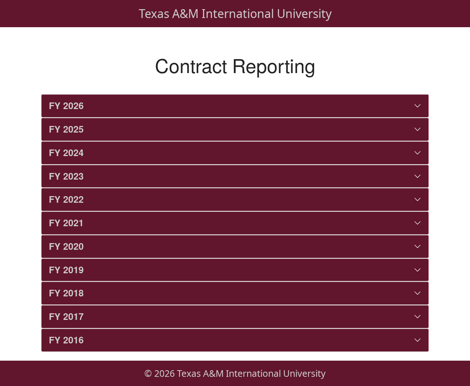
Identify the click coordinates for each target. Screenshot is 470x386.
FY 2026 (66, 105)
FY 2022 (66, 199)
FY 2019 (66, 269)
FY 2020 (66, 246)
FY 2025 (66, 129)
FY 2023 (66, 176)
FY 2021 (66, 222)
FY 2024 (66, 152)
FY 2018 (66, 292)
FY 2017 (66, 316)
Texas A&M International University (235, 13)
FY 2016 (66, 339)
